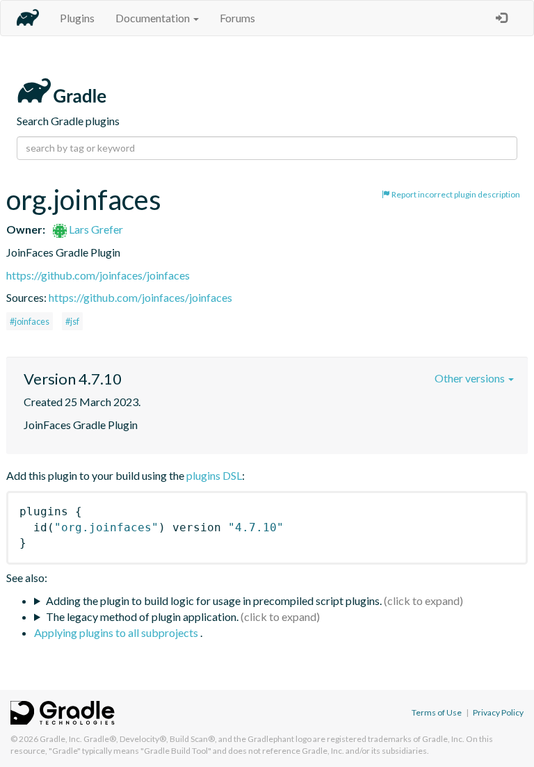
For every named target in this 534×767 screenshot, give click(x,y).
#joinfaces (29, 321)
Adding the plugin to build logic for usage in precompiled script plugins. (214, 600)
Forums (237, 17)
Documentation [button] (153, 17)
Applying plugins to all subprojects (117, 632)
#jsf (72, 321)
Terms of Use (437, 712)
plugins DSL (214, 475)
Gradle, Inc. (61, 739)
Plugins (77, 17)
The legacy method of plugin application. (142, 616)
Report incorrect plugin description (455, 194)
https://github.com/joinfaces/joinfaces (98, 275)
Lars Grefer (95, 229)
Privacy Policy (498, 712)
